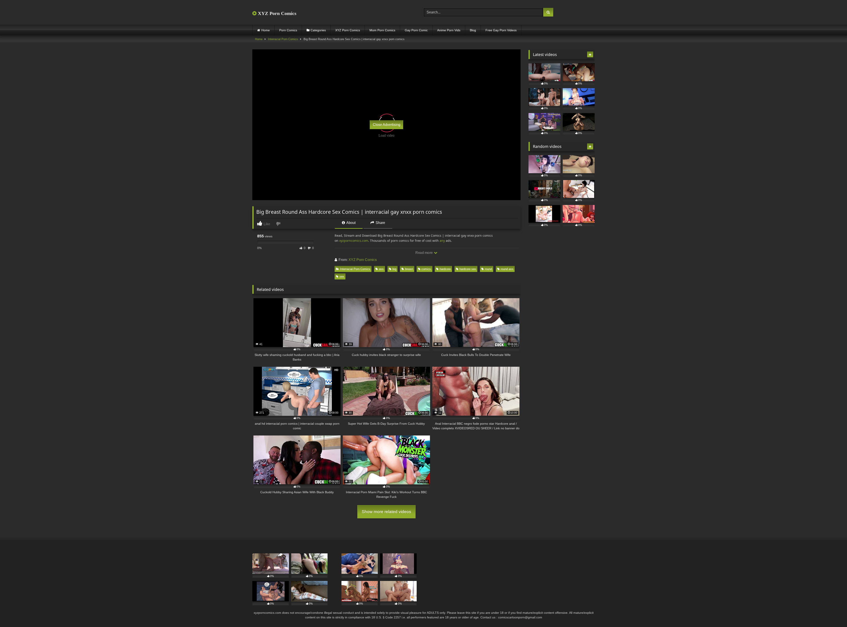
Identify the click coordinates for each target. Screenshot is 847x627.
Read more (424, 253)
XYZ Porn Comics (276, 13)
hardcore (445, 269)
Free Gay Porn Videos (501, 30)
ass (381, 269)
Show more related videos (386, 511)
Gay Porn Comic (416, 30)
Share (380, 223)
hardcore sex (467, 269)
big (394, 269)
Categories (318, 30)
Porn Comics (288, 30)
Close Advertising (386, 125)
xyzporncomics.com (353, 240)
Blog (473, 30)
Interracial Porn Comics (283, 39)
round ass (507, 269)
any (442, 240)
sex (341, 276)
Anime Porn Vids (448, 30)
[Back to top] (833, 614)
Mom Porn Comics (382, 30)
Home (265, 30)
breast (409, 269)
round (488, 269)
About (351, 223)
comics (426, 269)
